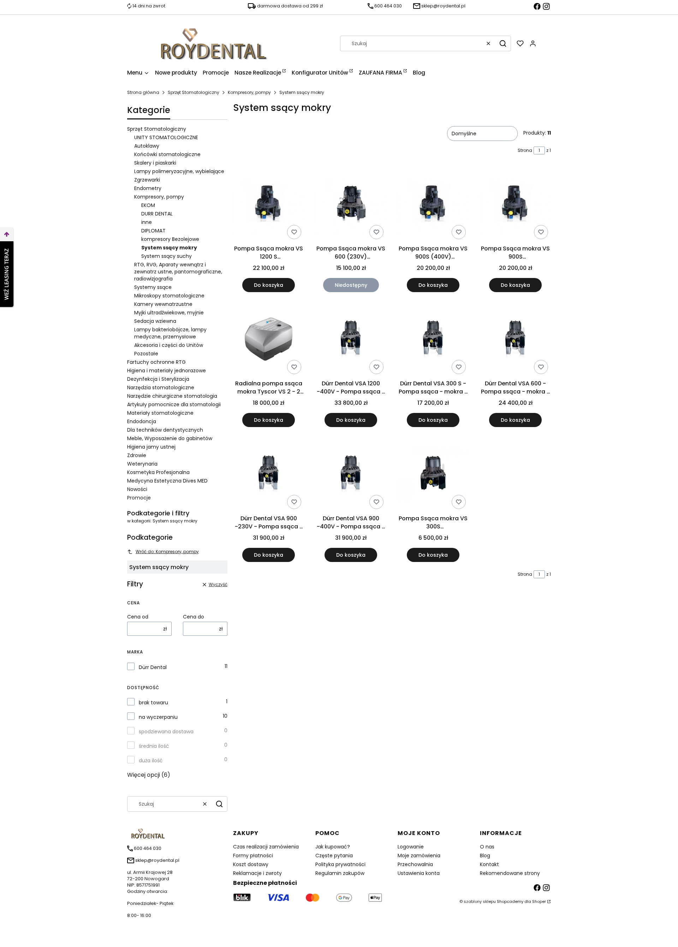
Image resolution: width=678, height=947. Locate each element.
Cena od (137, 616)
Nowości (137, 489)
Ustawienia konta (419, 873)
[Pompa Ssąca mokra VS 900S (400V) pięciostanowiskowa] (433, 205)
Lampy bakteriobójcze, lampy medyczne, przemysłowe (170, 333)
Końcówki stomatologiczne (167, 154)
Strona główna (143, 92)
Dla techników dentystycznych (165, 429)
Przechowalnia (415, 864)
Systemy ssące (153, 287)
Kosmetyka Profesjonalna (158, 472)
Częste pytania (334, 855)
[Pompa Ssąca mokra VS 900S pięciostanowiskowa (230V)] (515, 205)
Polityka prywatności (340, 864)
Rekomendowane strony (510, 873)
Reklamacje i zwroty (257, 873)
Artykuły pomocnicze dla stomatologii (174, 404)
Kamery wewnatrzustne (163, 304)
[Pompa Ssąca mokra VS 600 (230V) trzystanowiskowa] (350, 205)
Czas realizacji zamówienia (266, 846)
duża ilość (151, 760)
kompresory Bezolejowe (170, 239)
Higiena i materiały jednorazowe (166, 370)
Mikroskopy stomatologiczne (169, 295)
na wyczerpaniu (158, 717)
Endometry (147, 188)
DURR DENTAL (157, 213)
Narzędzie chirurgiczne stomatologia (172, 395)
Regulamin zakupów (339, 873)
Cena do (193, 616)
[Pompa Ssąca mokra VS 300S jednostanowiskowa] (433, 475)
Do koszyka (268, 285)
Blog (485, 855)
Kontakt (489, 864)
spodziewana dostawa (166, 731)
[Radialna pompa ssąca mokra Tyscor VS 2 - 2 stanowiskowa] (268, 340)
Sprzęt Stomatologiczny (193, 92)
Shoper (539, 901)
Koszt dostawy (250, 864)
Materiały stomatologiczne (160, 412)
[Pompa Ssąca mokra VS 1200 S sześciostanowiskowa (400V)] (268, 205)
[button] (502, 43)
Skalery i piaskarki (155, 162)
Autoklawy (146, 145)
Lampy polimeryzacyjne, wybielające (179, 171)
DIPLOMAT (153, 230)
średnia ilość (154, 746)
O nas (487, 846)
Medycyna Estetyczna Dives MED (167, 480)
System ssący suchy (166, 256)
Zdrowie (136, 455)
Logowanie (411, 846)
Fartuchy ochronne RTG (156, 362)
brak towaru (153, 702)
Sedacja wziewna (155, 321)
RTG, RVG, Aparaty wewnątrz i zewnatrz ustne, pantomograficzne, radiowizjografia (178, 271)
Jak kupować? (332, 846)
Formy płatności (253, 855)
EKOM (148, 205)
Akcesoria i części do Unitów (168, 345)
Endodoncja (141, 421)
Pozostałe (146, 353)
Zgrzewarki (147, 179)
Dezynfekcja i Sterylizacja (158, 379)
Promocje (139, 497)
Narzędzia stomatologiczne (160, 387)
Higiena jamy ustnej (151, 446)
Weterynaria (142, 463)
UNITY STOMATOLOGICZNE (166, 137)
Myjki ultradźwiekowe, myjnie (169, 312)
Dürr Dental (153, 667)
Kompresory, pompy (249, 92)
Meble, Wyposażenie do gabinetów (169, 438)
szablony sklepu (480, 901)
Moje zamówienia (419, 855)
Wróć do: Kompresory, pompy (167, 552)
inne (146, 222)
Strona (525, 150)
